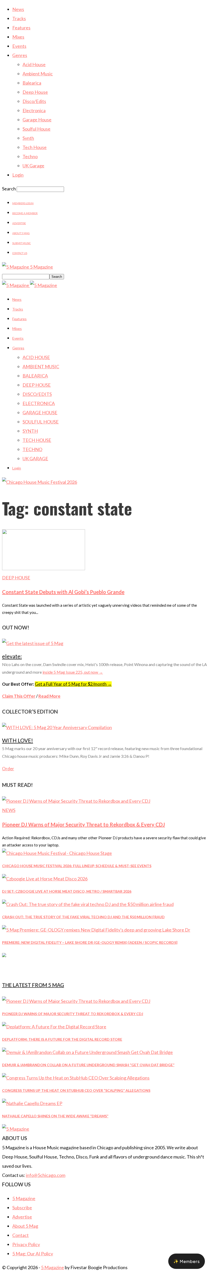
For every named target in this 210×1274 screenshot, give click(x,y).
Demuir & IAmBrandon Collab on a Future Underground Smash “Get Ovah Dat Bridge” (88, 1065)
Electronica (34, 110)
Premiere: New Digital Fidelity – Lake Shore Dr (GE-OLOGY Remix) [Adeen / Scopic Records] (89, 942)
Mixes (18, 37)
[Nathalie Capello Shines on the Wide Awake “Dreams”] (32, 1103)
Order (8, 768)
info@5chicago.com (45, 1175)
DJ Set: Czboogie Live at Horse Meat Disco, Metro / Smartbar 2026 (66, 891)
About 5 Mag (21, 233)
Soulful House (36, 129)
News (18, 9)
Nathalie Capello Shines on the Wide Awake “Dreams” (55, 1116)
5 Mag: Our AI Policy (32, 1253)
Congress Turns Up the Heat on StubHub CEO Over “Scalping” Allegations (76, 1090)
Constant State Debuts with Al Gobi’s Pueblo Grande (63, 592)
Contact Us (19, 253)
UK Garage (33, 165)
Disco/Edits (34, 101)
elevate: (12, 656)
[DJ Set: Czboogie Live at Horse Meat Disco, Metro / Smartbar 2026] (45, 878)
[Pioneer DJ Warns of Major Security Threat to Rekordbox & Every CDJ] (76, 801)
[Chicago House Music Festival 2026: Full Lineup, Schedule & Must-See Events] (57, 853)
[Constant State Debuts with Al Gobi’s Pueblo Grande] (43, 568)
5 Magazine (23, 1198)
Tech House (35, 147)
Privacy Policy (26, 1244)
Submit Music (21, 243)
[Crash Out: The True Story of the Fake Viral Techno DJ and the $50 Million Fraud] (88, 904)
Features (21, 27)
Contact (20, 1235)
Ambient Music (38, 73)
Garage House (37, 119)
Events (19, 46)
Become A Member (25, 213)
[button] (186, 1261)
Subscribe (22, 1207)
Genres (19, 55)
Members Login (23, 203)
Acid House (34, 64)
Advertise (19, 223)
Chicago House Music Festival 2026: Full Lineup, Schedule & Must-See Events (76, 866)
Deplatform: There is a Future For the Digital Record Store (62, 1039)
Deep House (35, 92)
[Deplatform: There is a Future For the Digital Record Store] (54, 1026)
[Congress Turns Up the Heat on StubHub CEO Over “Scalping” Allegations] (76, 1078)
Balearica (32, 83)
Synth (28, 138)
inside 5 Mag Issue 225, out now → (73, 672)
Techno (30, 156)
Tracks (19, 18)
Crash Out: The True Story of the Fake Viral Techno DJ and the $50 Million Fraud (83, 917)
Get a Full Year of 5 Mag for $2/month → (73, 684)
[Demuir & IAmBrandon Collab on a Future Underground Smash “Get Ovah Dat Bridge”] (87, 1052)
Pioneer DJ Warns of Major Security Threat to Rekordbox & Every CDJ (83, 824)
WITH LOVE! (17, 740)
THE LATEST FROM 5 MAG (33, 985)
